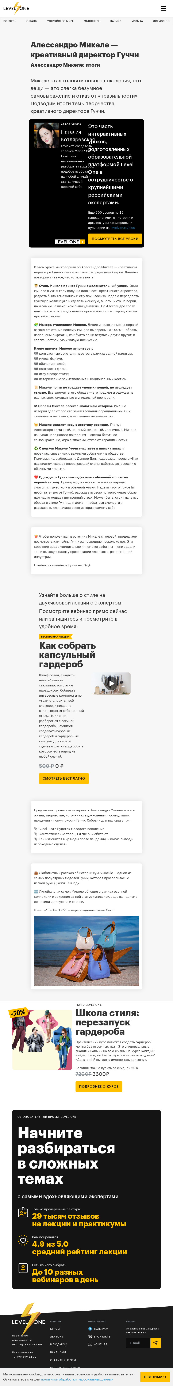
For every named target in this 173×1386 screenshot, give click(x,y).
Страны (31, 21)
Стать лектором (63, 1360)
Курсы (55, 1329)
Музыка (137, 21)
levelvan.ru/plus (123, 227)
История (9, 21)
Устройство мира (60, 21)
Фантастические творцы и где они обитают (73, 834)
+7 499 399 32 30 (24, 1356)
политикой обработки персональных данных (77, 1379)
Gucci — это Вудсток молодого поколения (71, 829)
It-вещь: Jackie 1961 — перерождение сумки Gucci (74, 910)
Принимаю (155, 1377)
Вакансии (58, 1352)
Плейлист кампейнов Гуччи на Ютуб (62, 565)
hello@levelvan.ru (27, 1344)
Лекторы (57, 1336)
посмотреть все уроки (115, 239)
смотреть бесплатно (64, 778)
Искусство (161, 21)
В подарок (58, 1344)
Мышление (92, 21)
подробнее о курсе (99, 1086)
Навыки (115, 21)
